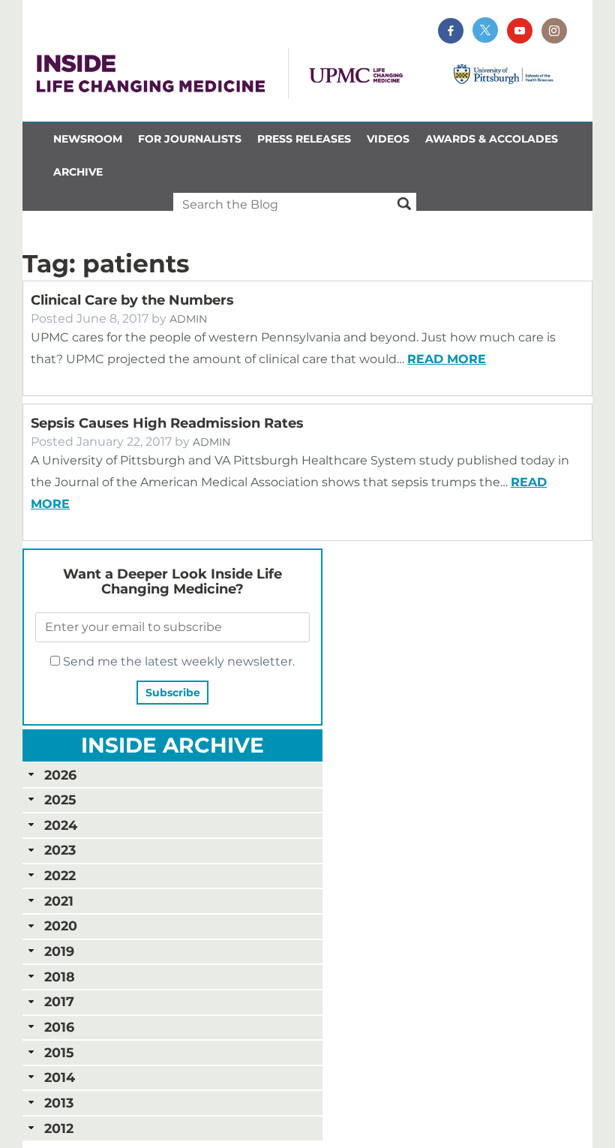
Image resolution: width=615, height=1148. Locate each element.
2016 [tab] (59, 1027)
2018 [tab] (59, 976)
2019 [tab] (59, 951)
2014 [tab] (59, 1077)
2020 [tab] (60, 925)
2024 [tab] (60, 825)
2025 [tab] (60, 799)
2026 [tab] (60, 775)
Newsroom (87, 139)
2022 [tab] (60, 875)
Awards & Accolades (491, 139)
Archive (78, 172)
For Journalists (190, 139)
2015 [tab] (59, 1052)
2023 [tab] (60, 850)
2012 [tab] (59, 1128)
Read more (446, 359)
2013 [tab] (59, 1102)
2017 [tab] (59, 1001)
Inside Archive (172, 745)
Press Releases (304, 139)
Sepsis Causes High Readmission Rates (167, 423)
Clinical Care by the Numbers (132, 300)
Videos (388, 139)
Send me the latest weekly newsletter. (177, 661)
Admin (188, 319)
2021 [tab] (59, 901)
